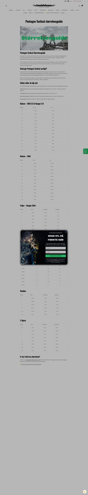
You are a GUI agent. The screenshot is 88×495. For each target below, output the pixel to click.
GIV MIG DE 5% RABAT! (56, 256)
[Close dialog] (66, 231)
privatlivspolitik (54, 259)
